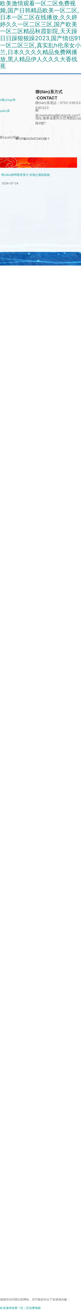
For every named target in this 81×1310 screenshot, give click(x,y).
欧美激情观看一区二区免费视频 (20, 1308)
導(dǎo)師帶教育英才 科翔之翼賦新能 (25, 174)
